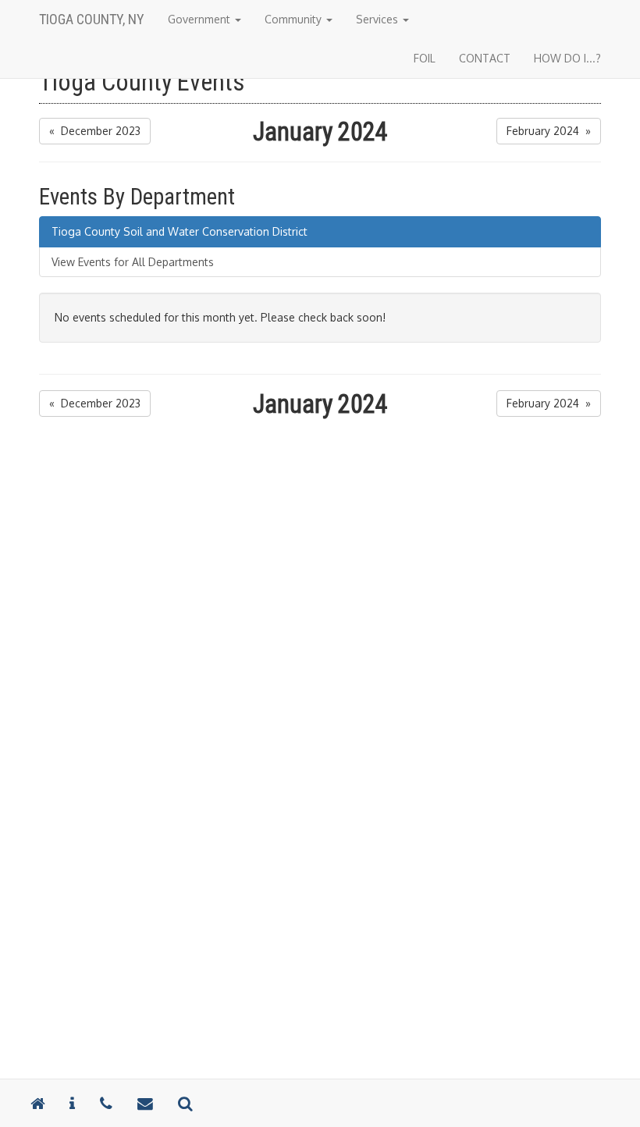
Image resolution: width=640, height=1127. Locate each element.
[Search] (185, 1103)
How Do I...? (567, 58)
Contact (484, 58)
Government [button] (200, 19)
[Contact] (72, 1103)
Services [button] (378, 19)
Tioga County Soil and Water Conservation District (180, 231)
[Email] (145, 1103)
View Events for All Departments (133, 261)
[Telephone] (106, 1103)
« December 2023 (94, 130)
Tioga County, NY (91, 19)
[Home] (37, 1103)
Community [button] (295, 19)
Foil (425, 58)
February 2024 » (549, 130)
